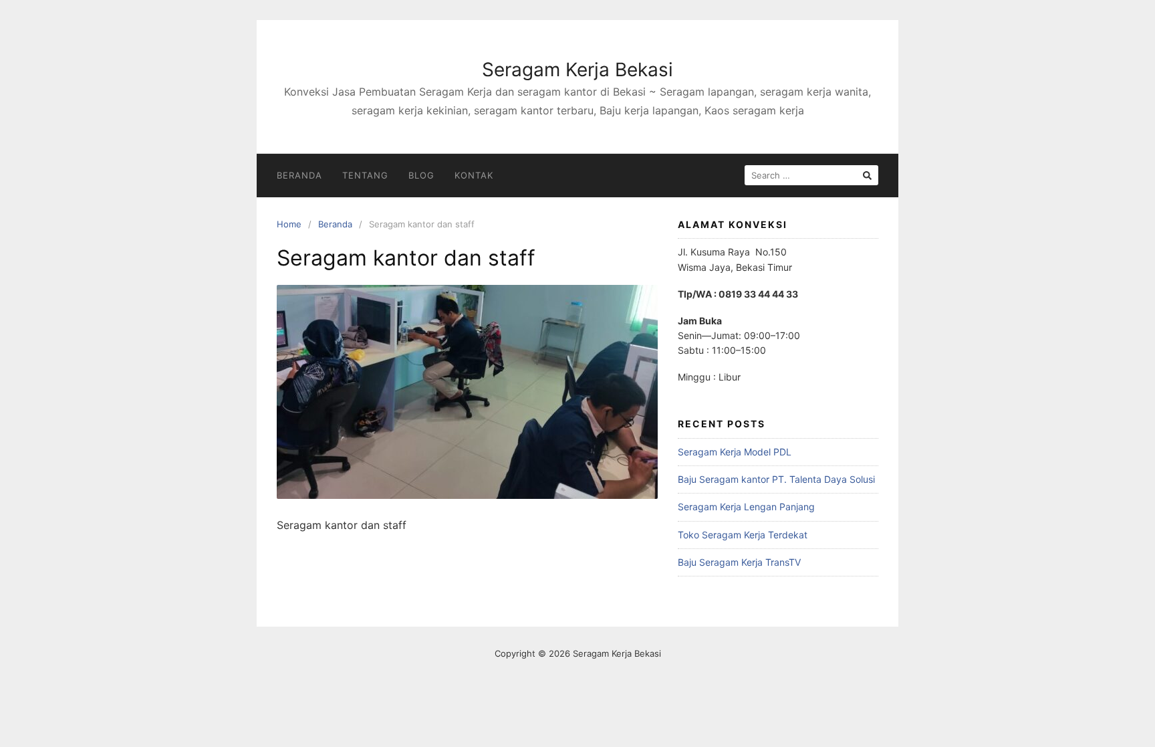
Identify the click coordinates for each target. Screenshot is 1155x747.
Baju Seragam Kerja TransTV (739, 562)
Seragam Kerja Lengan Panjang (746, 506)
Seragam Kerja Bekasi (577, 69)
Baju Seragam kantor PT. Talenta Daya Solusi (776, 479)
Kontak (474, 175)
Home (289, 224)
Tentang (365, 175)
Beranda (299, 175)
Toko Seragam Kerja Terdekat (742, 534)
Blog (421, 175)
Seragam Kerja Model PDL (734, 451)
